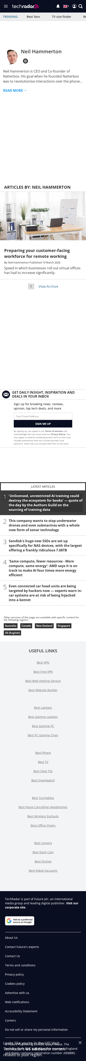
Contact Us (12, 956)
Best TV (43, 762)
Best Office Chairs (43, 825)
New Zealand (44, 625)
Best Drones (43, 861)
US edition (35, 1048)
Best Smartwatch (43, 780)
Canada (26, 625)
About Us (11, 938)
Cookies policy (15, 984)
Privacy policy (14, 974)
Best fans (33, 17)
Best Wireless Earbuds (43, 816)
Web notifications (17, 1002)
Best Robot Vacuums (43, 871)
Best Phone (43, 753)
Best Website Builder (43, 690)
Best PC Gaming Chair (43, 735)
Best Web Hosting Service (43, 681)
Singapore (64, 625)
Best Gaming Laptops (43, 717)
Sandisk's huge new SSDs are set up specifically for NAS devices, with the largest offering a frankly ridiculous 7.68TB (45, 545)
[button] (80, 6)
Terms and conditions (20, 965)
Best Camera (43, 843)
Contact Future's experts (22, 947)
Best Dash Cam (43, 852)
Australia (10, 625)
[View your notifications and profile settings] (58, 6)
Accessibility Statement (21, 1011)
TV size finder (61, 17)
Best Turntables (43, 798)
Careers (10, 1020)
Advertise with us (17, 993)
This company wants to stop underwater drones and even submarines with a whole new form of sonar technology (44, 525)
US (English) (12, 633)
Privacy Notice (58, 434)
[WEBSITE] (25, 61)
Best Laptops (43, 708)
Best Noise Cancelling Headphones (43, 807)
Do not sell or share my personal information (36, 1030)
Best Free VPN (43, 672)
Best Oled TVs (43, 771)
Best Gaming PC (43, 726)
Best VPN (43, 662)
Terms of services (54, 431)
